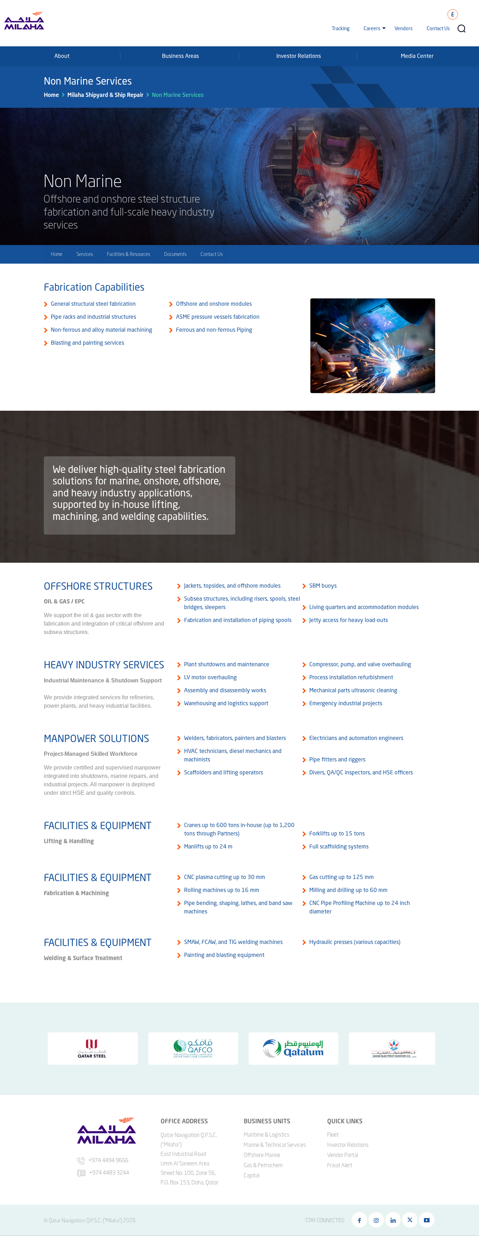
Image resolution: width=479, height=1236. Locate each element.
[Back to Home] (15, 1180)
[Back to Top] (464, 1204)
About (61, 55)
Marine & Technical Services (275, 1144)
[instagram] (376, 1220)
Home (51, 94)
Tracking (341, 28)
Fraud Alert (339, 1165)
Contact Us (438, 28)
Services (84, 254)
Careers (372, 28)
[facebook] (359, 1220)
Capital (251, 1175)
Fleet (333, 1134)
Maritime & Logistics (266, 1134)
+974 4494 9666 (108, 1160)
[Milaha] (24, 20)
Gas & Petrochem (263, 1165)
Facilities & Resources (128, 254)
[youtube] (426, 1220)
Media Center (417, 55)
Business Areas (180, 55)
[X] (410, 1220)
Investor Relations (298, 55)
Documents (175, 254)
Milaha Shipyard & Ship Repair (105, 94)
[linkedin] (393, 1220)
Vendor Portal (342, 1154)
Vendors (403, 28)
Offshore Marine (262, 1154)
